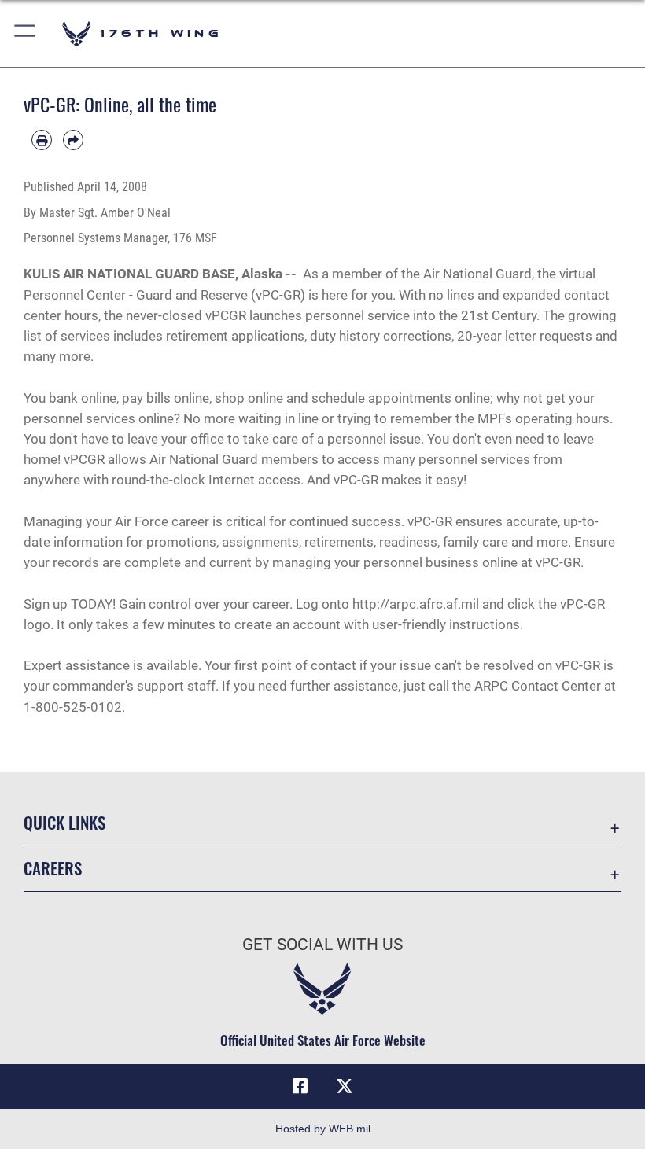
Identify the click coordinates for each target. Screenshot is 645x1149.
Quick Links (64, 822)
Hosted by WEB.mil (322, 1128)
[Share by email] (73, 140)
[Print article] (41, 140)
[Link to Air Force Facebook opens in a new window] (300, 1086)
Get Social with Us (322, 944)
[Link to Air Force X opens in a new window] (344, 1086)
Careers (53, 868)
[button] (25, 33)
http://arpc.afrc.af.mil (415, 604)
